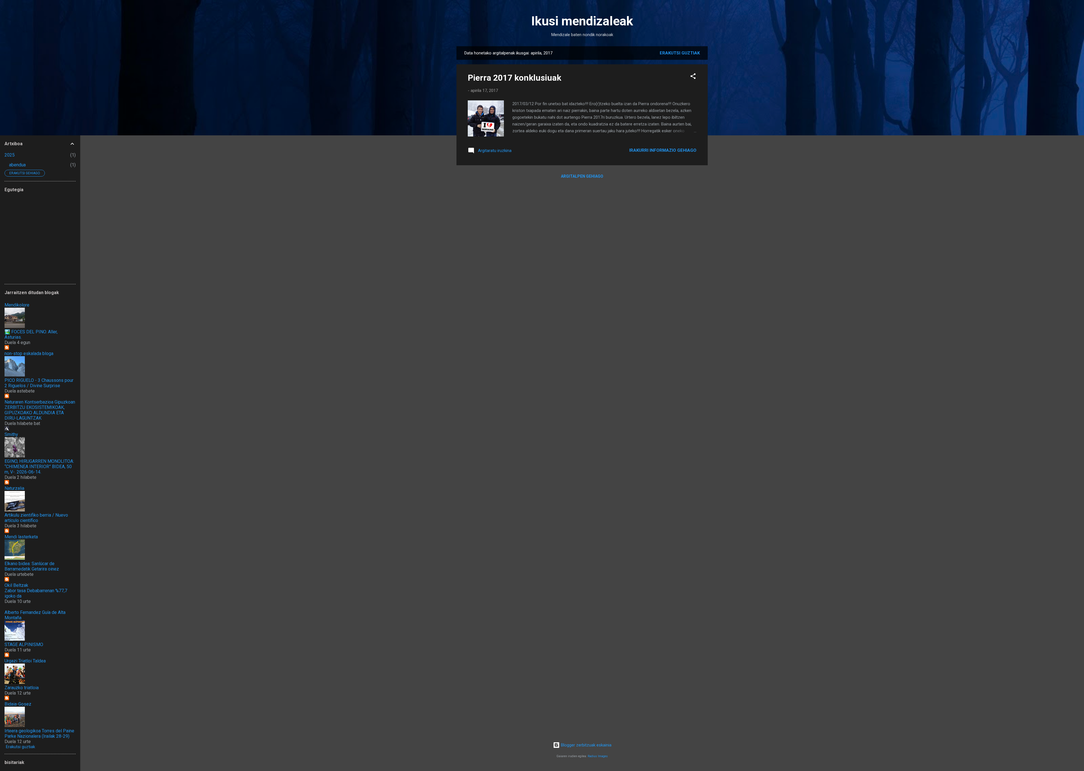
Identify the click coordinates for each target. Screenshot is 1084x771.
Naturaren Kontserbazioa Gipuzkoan (40, 402)
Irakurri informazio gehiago (662, 150)
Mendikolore (17, 305)
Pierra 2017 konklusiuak (514, 78)
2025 (10, 155)
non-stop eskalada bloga (29, 353)
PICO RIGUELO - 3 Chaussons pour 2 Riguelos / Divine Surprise (39, 383)
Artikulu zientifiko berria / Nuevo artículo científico (36, 517)
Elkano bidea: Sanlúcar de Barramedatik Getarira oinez (32, 566)
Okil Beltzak (16, 585)
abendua (17, 165)
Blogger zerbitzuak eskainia (585, 745)
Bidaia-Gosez (18, 704)
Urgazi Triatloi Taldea (25, 661)
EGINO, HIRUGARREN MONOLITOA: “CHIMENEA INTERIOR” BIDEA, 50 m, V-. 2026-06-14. (39, 467)
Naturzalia (14, 488)
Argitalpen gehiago (582, 176)
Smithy (11, 434)
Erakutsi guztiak (680, 53)
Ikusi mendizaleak (582, 21)
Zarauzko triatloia (22, 687)
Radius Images (598, 756)
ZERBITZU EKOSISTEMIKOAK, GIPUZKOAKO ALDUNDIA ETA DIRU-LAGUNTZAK (35, 413)
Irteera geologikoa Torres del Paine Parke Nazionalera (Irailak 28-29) (39, 733)
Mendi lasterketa (21, 536)
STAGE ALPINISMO (24, 644)
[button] (693, 77)
